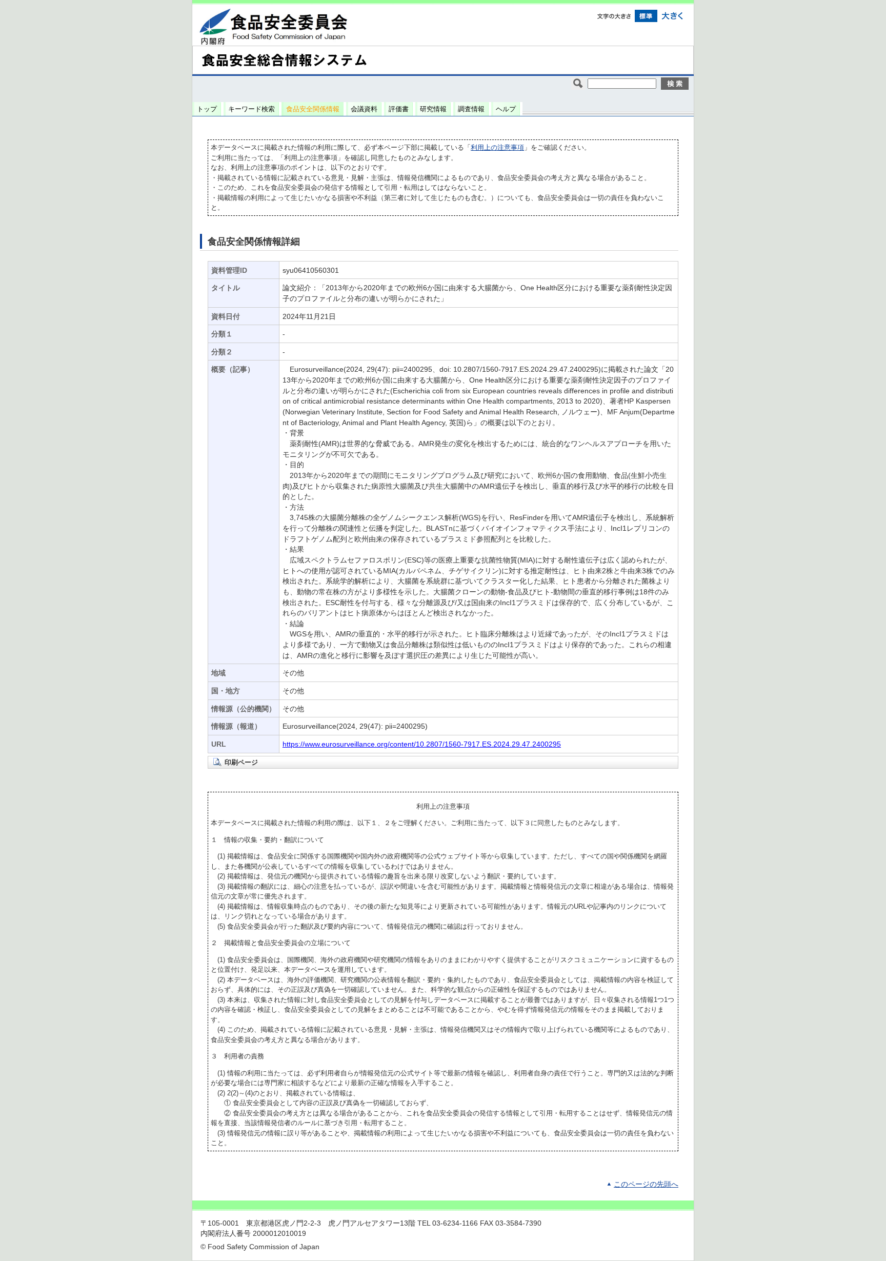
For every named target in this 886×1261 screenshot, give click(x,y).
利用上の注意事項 (497, 147)
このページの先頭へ (646, 1184)
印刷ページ (241, 762)
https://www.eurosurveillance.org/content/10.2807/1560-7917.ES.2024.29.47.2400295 (422, 744)
